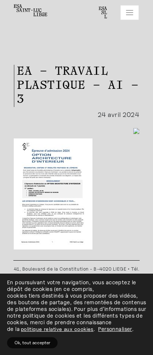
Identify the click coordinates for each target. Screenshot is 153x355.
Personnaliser (115, 329)
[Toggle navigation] (129, 12)
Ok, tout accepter (32, 342)
